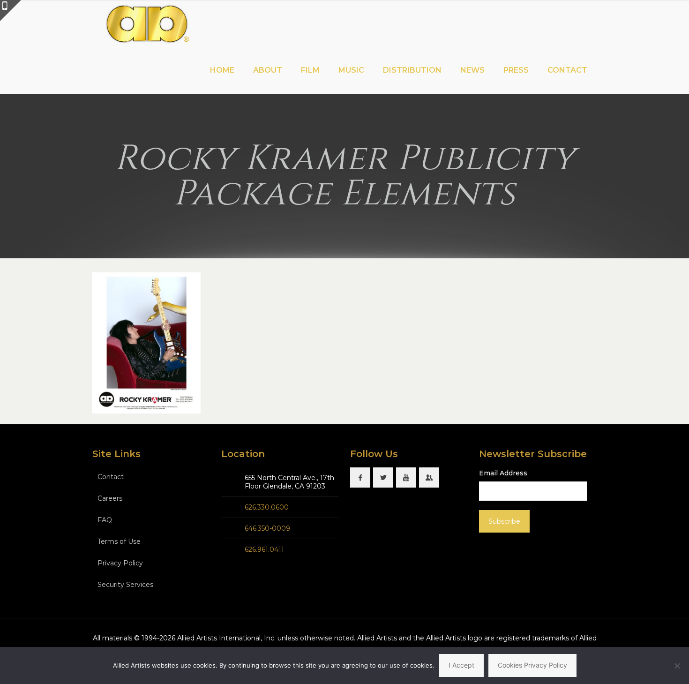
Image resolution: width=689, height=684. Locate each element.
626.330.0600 (267, 507)
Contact (110, 477)
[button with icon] (360, 477)
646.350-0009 (267, 528)
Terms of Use (119, 541)
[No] (677, 665)
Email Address (503, 473)
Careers (109, 498)
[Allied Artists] (147, 23)
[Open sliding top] (10, 10)
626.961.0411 (264, 549)
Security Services (125, 584)
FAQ (104, 520)
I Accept (461, 665)
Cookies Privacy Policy (532, 665)
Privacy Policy (120, 563)
